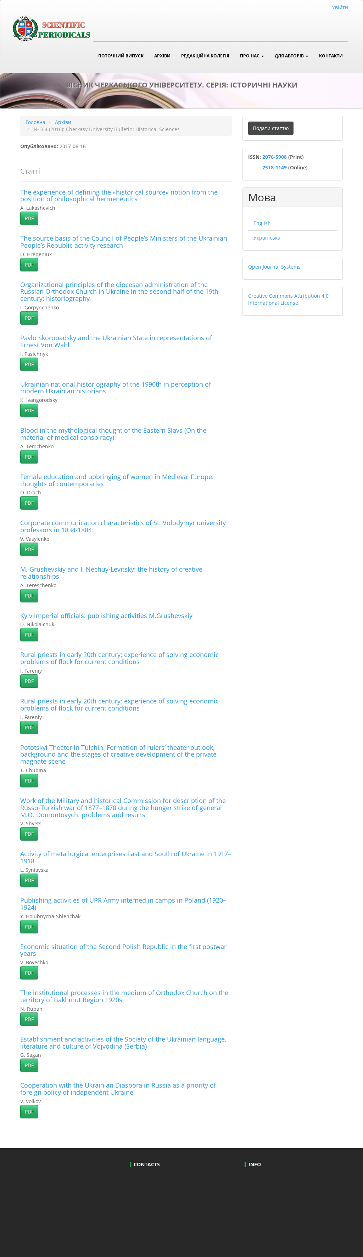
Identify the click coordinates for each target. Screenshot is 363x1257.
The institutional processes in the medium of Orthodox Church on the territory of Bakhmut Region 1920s (124, 996)
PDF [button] (29, 218)
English (262, 223)
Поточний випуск (121, 55)
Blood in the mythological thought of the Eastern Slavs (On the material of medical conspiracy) (113, 434)
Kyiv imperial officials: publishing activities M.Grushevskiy (106, 615)
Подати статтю (271, 128)
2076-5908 (275, 156)
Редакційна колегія (205, 55)
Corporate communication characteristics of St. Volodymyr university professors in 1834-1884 (123, 526)
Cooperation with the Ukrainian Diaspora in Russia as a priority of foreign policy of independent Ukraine (118, 1088)
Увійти (340, 7)
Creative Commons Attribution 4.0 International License (288, 299)
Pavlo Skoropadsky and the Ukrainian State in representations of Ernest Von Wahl (116, 341)
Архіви (162, 55)
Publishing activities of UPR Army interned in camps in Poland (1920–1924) (123, 903)
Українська (266, 237)
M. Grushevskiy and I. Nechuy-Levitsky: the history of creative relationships (111, 572)
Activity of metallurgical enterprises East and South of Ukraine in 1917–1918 (125, 857)
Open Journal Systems (274, 266)
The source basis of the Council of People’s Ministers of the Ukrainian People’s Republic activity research (123, 241)
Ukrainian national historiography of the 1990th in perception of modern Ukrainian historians (115, 387)
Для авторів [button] (290, 55)
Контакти (331, 55)
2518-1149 (274, 167)
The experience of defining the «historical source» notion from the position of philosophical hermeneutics (119, 195)
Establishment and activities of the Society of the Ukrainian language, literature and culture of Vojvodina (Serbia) (123, 1042)
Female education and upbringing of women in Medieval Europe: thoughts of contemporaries (117, 480)
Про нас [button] (250, 55)
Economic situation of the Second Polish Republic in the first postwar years (123, 950)
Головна (35, 122)
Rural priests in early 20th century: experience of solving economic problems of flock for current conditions (119, 658)
